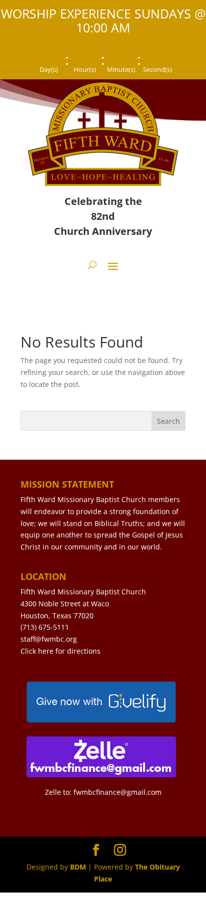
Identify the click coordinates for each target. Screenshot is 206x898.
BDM (78, 867)
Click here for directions (60, 651)
